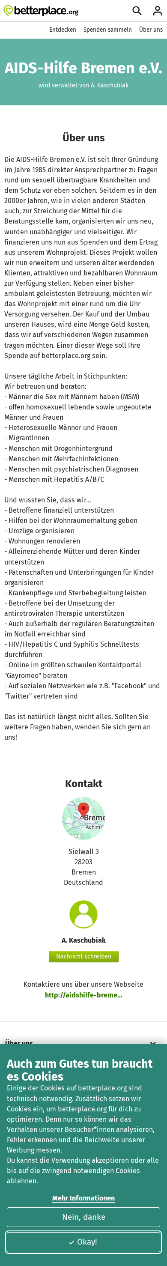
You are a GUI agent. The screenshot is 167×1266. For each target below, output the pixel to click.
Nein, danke (83, 1217)
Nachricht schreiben (83, 956)
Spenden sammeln (108, 29)
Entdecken (62, 29)
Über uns (151, 29)
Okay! (87, 1242)
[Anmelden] (157, 11)
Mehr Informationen (83, 1198)
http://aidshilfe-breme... (83, 995)
